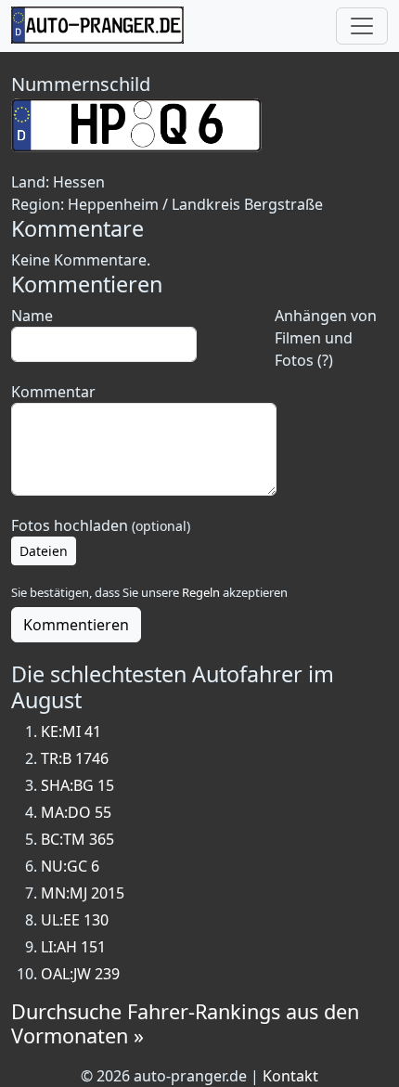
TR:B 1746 (75, 758)
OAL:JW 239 (80, 974)
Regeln (201, 592)
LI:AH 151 (73, 947)
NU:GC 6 (70, 866)
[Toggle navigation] (362, 26)
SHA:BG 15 (77, 785)
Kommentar (53, 392)
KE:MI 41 (71, 731)
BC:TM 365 (77, 839)
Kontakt (290, 1076)
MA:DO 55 (76, 812)
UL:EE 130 (75, 920)
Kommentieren (76, 625)
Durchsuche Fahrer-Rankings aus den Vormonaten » (185, 1023)
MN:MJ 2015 (82, 893)
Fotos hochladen (100, 525)
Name (32, 315)
